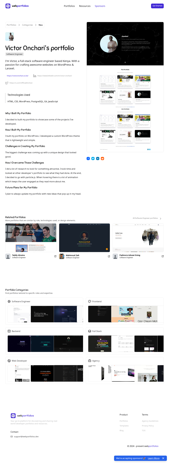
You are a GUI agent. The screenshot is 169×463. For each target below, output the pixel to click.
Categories (27, 25)
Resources (85, 6)
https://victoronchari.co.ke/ (17, 76)
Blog (122, 430)
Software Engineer (14, 54)
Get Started (157, 6)
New (41, 25)
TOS (143, 430)
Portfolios (69, 6)
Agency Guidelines (150, 421)
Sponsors (100, 6)
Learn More (153, 458)
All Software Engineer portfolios (145, 218)
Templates (124, 425)
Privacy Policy (148, 425)
